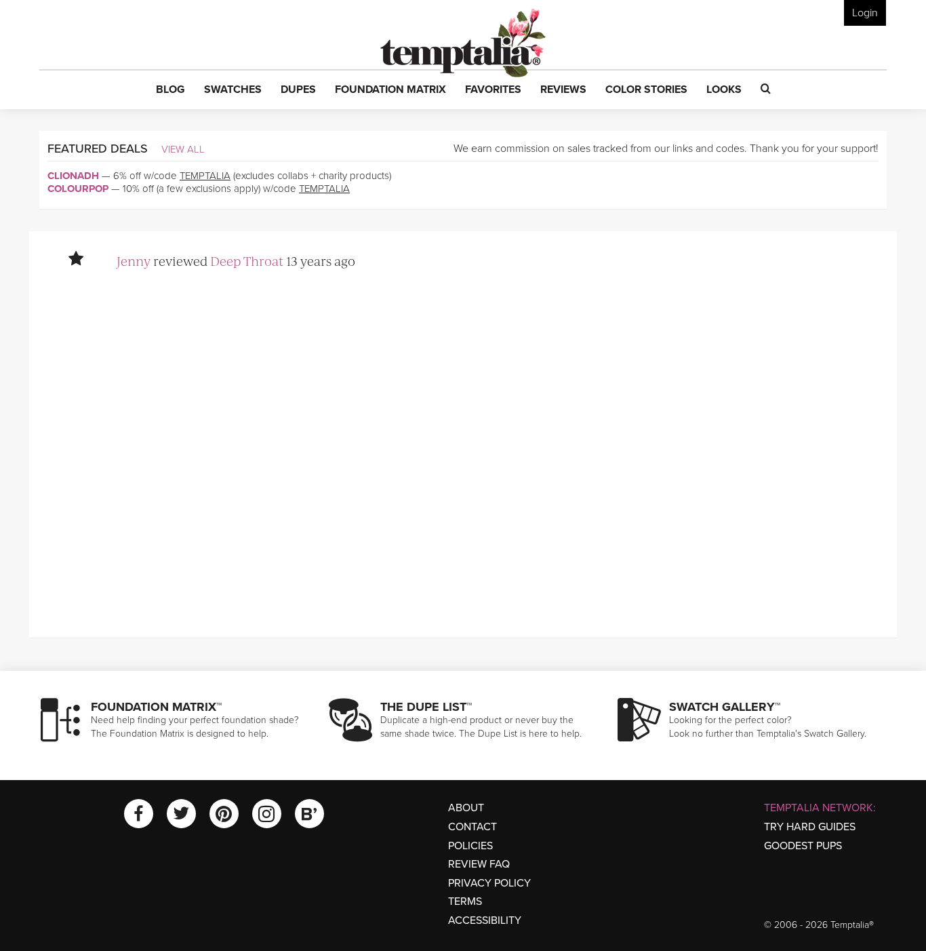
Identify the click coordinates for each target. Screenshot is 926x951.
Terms (465, 901)
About (466, 808)
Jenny (133, 261)
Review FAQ (479, 864)
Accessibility (484, 920)
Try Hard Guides (809, 827)
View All (183, 149)
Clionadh (73, 176)
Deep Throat (246, 261)
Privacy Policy (489, 883)
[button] (170, 90)
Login (865, 13)
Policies (470, 846)
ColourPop (77, 188)
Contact (472, 827)
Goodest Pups (803, 846)
